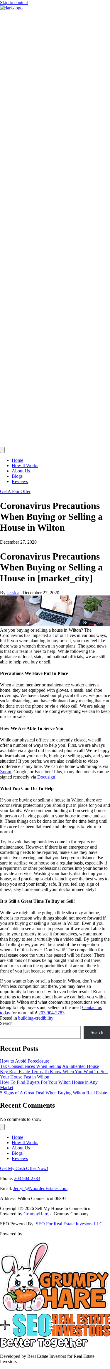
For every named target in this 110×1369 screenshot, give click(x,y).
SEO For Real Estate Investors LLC (69, 1223)
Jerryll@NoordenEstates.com (40, 1188)
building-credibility (35, 1017)
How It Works (25, 465)
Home (17, 460)
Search (6, 1023)
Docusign (46, 776)
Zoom (5, 771)
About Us (21, 470)
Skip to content (14, 2)
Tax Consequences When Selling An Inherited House (49, 1066)
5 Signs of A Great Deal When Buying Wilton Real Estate (53, 1092)
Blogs (17, 476)
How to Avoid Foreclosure (24, 1060)
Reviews (20, 481)
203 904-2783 (51, 1012)
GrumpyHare (35, 1213)
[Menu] (2, 450)
